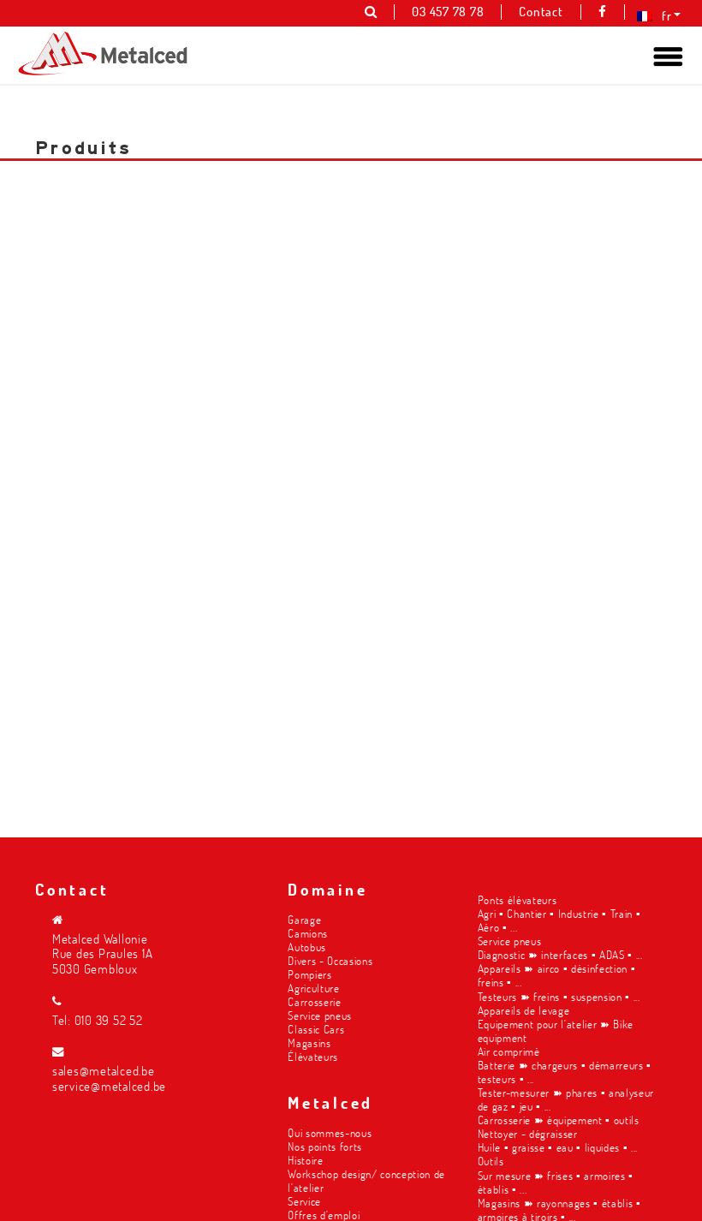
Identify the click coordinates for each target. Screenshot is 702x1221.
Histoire (305, 1160)
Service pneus (320, 1015)
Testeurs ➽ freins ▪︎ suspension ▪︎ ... (559, 996)
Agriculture (313, 987)
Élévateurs (313, 1056)
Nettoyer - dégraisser (528, 1133)
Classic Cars (316, 1028)
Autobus (307, 946)
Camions (308, 933)
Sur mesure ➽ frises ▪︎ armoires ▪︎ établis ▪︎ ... (556, 1182)
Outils (491, 1160)
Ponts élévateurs (517, 899)
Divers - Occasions (330, 960)
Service (304, 1201)
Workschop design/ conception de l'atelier (366, 1180)
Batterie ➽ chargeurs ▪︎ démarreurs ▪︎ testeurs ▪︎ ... (564, 1071)
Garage (304, 919)
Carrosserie (314, 1001)
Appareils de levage (524, 1010)
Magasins (309, 1042)
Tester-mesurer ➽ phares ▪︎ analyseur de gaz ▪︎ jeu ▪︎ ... (566, 1099)
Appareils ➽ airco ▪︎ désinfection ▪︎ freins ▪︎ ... (557, 975)
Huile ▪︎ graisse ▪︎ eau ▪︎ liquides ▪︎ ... (558, 1147)
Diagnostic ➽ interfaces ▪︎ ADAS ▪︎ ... (560, 954)
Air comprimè (509, 1051)
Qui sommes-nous (330, 1132)
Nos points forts (325, 1146)
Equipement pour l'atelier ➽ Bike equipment (556, 1030)
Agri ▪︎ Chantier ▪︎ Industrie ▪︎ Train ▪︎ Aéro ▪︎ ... (559, 920)
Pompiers (309, 974)
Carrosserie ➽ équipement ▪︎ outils (559, 1119)
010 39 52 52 (108, 1020)
